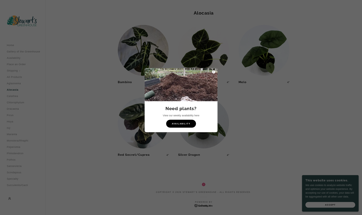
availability (181, 124)
